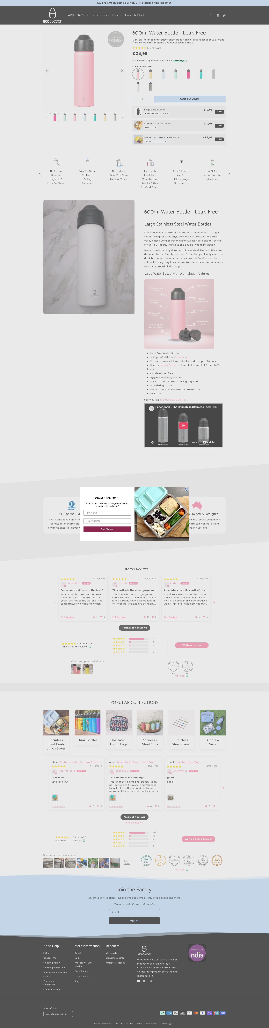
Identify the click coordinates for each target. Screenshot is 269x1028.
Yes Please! (107, 529)
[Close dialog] (186, 489)
